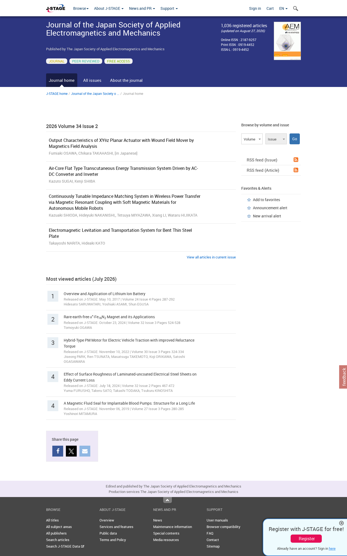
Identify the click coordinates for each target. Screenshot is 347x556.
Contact (213, 539)
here (332, 548)
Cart (270, 8)
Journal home (62, 80)
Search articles (57, 539)
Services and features (116, 526)
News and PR (140, 8)
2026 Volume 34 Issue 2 (72, 126)
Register (307, 539)
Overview (106, 520)
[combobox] (252, 138)
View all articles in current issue (211, 257)
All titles (52, 520)
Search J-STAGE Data (63, 546)
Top (167, 500)
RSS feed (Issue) (262, 160)
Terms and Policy (112, 539)
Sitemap (213, 546)
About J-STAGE (107, 8)
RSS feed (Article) (263, 170)
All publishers (56, 533)
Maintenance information (172, 526)
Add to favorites (266, 199)
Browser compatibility (223, 526)
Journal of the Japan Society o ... (95, 93)
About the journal (126, 80)
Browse (79, 8)
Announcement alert (270, 207)
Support (167, 8)
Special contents (166, 533)
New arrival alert (267, 215)
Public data (108, 533)
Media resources (166, 539)
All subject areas (59, 526)
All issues (92, 80)
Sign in (255, 8)
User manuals (217, 520)
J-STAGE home (57, 93)
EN (282, 8)
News (157, 520)
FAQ (210, 533)
